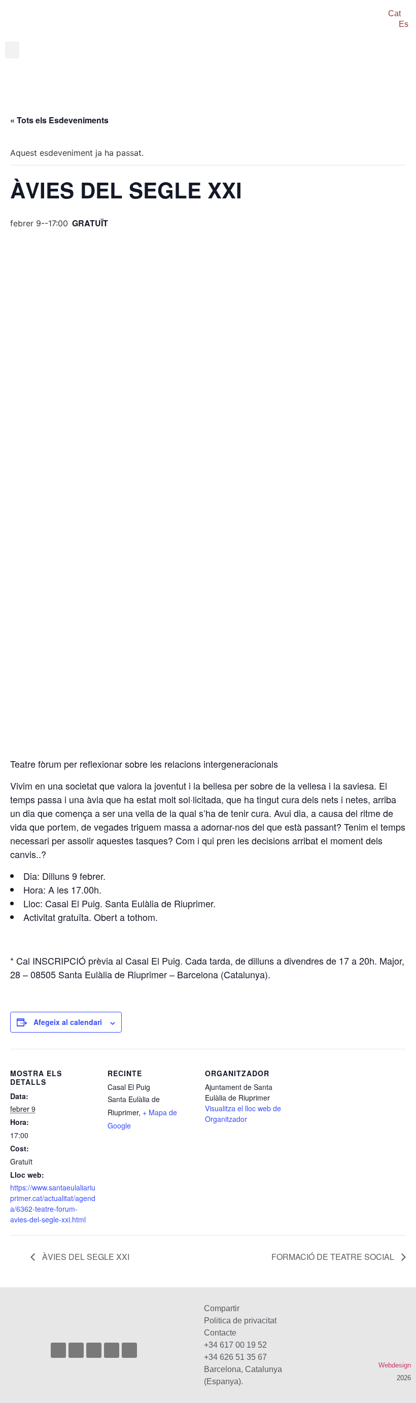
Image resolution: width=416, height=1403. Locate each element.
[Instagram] (58, 1350)
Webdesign (394, 1365)
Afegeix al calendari (67, 1022)
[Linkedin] (129, 1350)
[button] (12, 50)
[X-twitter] (93, 1350)
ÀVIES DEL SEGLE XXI (84, 1256)
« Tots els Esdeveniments (59, 120)
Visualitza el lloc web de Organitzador (243, 1113)
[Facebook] (76, 1350)
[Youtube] (111, 1350)
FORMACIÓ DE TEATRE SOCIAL (333, 1256)
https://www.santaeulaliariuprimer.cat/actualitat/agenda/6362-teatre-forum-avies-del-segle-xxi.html (52, 1203)
